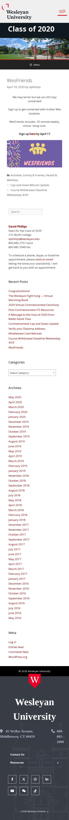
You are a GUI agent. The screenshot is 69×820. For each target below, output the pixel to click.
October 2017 (17, 534)
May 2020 (15, 397)
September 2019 (19, 436)
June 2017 (15, 554)
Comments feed (18, 652)
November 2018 (19, 475)
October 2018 (17, 480)
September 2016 (19, 598)
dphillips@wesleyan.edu (24, 239)
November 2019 (19, 426)
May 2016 (15, 618)
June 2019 (15, 446)
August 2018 (17, 490)
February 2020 (18, 412)
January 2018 (17, 520)
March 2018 (16, 510)
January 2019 (17, 471)
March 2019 (16, 461)
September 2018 (19, 485)
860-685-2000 (60, 736)
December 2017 (19, 525)
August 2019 (17, 441)
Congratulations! (19, 291)
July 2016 (14, 608)
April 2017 (15, 564)
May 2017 (15, 559)
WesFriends (16, 347)
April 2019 (15, 456)
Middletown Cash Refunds (25, 333)
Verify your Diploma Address (27, 328)
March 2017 (16, 569)
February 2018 (18, 515)
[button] (62, 11)
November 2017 (19, 529)
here (33, 134)
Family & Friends (34, 175)
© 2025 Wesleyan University (33, 811)
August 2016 (17, 603)
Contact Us (17, 754)
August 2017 (17, 544)
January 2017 (17, 579)
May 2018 (15, 500)
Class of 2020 (31, 29)
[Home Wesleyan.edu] (35, 681)
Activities (16, 175)
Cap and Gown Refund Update (30, 185)
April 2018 (15, 505)
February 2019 (18, 466)
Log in (12, 642)
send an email (44, 259)
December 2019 (19, 422)
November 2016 (19, 588)
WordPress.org (18, 657)
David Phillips (18, 226)
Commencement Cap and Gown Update (34, 323)
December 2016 (19, 583)
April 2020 (15, 402)
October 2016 (17, 593)
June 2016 (15, 613)
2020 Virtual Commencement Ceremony (34, 305)
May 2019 (15, 451)
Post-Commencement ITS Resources (31, 310)
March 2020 (16, 407)
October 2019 (17, 431)
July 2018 (14, 495)
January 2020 (17, 417)
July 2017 (14, 549)
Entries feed (16, 647)
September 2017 (19, 539)
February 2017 (18, 574)
